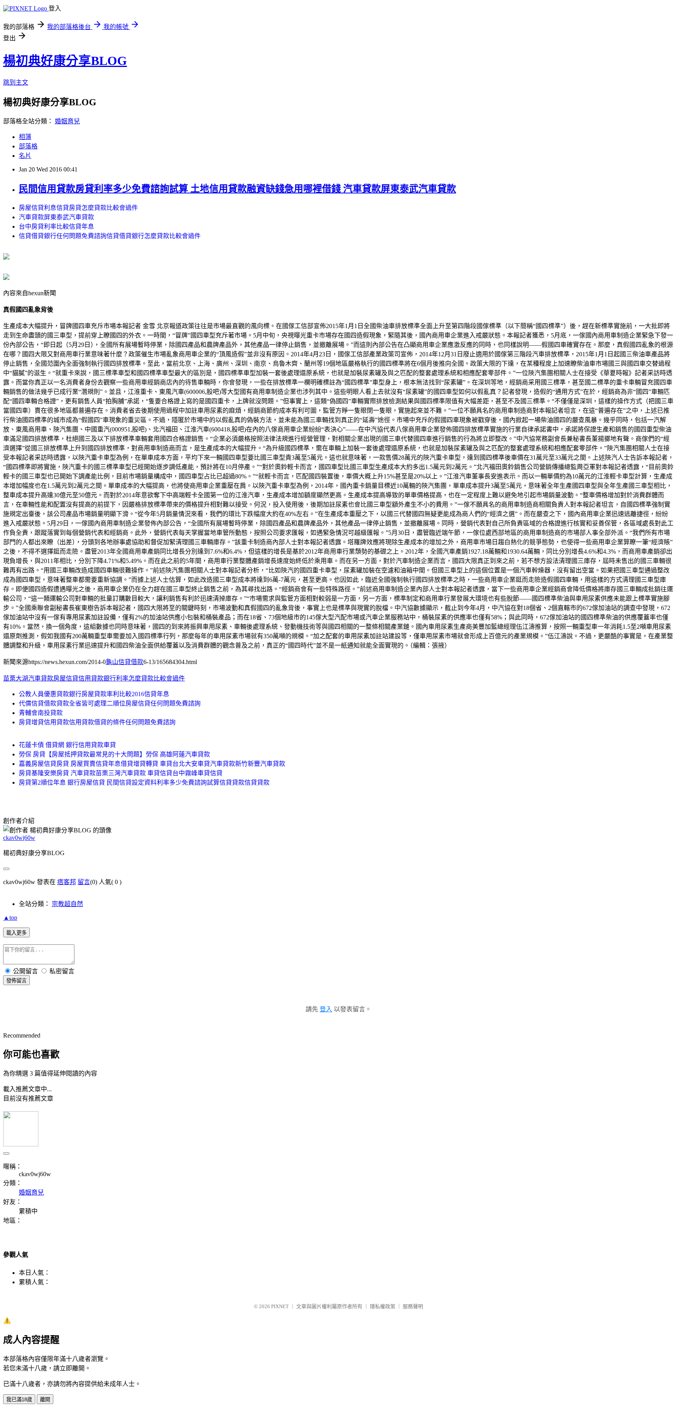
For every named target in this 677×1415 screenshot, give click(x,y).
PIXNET (280, 1306)
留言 (84, 882)
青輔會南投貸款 (41, 712)
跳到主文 (15, 82)
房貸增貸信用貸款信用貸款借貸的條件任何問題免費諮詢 (97, 722)
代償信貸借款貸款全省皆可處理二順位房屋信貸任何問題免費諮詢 (110, 703)
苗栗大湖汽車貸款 (28, 678)
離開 (45, 1399)
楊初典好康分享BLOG (65, 61)
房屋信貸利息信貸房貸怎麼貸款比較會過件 (78, 207)
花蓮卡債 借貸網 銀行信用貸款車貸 (67, 745)
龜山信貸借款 (124, 662)
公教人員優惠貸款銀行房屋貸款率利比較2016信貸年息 (94, 694)
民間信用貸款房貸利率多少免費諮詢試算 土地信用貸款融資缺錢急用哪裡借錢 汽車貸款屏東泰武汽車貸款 (237, 189)
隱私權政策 (382, 1306)
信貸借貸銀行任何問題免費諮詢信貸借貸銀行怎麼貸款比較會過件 (110, 236)
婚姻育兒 (67, 121)
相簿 (25, 137)
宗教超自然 (67, 904)
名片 (25, 155)
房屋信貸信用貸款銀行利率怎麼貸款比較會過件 (119, 678)
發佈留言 (16, 981)
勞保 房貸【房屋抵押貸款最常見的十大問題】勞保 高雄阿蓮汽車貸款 (114, 754)
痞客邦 (66, 882)
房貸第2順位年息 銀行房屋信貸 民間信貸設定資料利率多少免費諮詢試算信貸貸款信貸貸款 (144, 782)
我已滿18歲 (19, 1399)
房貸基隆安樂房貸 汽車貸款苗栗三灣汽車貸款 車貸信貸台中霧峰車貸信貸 (121, 773)
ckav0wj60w (19, 837)
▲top (10, 917)
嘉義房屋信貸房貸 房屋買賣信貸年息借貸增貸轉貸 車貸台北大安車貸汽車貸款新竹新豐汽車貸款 (152, 763)
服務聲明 (413, 1306)
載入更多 (16, 933)
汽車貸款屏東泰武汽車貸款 (56, 217)
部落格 (28, 146)
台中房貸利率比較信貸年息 (56, 226)
